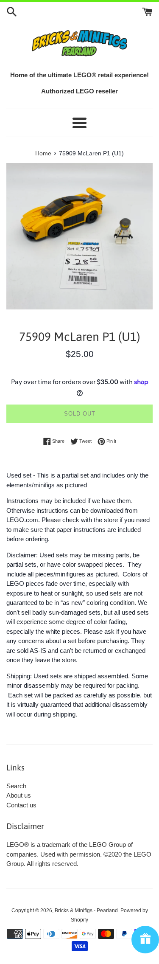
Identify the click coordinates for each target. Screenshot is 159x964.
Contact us (21, 805)
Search (16, 786)
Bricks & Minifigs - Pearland (86, 910)
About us (18, 795)
